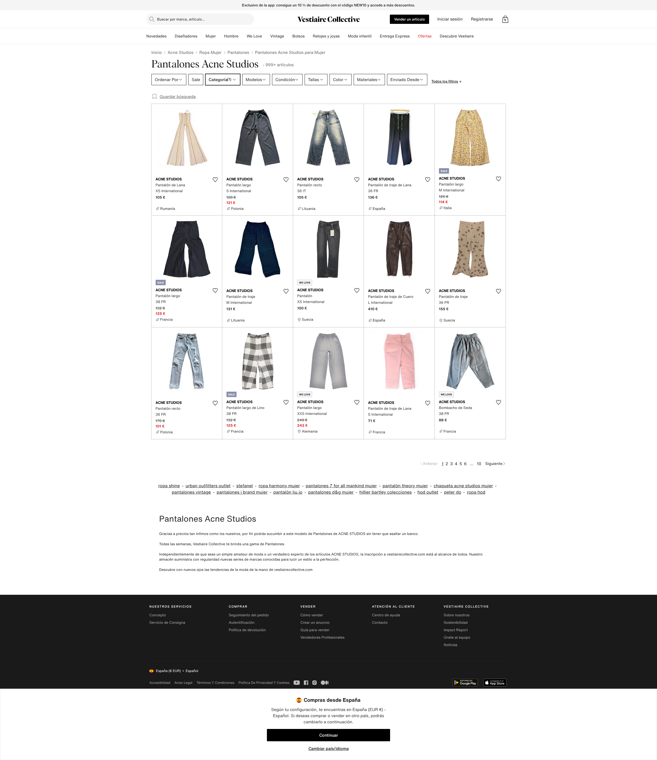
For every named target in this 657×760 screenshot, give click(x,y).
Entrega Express (395, 36)
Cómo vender (311, 615)
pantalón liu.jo (287, 492)
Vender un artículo (409, 19)
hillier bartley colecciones (385, 492)
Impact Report (456, 630)
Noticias (450, 645)
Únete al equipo (457, 637)
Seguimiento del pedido (249, 615)
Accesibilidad (159, 682)
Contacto (380, 622)
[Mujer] (220, 36)
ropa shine (169, 486)
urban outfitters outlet (208, 486)
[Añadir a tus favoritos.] (215, 180)
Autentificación (242, 622)
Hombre (231, 36)
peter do (452, 492)
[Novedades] (171, 36)
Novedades (156, 36)
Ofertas (424, 36)
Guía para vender (314, 630)
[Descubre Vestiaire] (478, 36)
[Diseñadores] (201, 36)
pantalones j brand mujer (242, 492)
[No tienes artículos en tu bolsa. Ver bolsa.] (505, 19)
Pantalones (238, 52)
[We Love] (266, 36)
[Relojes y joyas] (344, 36)
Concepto (157, 615)
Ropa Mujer (210, 52)
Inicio (156, 52)
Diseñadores (186, 36)
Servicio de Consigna (167, 622)
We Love (254, 36)
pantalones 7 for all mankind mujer (341, 486)
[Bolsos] (309, 36)
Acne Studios (180, 52)
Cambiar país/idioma (328, 748)
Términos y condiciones (216, 682)
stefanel (244, 486)
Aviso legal (183, 682)
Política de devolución (247, 630)
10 (479, 464)
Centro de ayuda (386, 615)
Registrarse (482, 19)
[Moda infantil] (376, 36)
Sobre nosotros (457, 615)
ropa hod (476, 492)
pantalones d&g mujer (331, 492)
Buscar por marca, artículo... (181, 19)
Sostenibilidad (456, 622)
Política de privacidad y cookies (263, 682)
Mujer (211, 36)
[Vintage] (288, 36)
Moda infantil (360, 36)
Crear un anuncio (314, 622)
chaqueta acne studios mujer (463, 486)
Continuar (328, 735)
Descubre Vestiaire (457, 36)
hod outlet (428, 492)
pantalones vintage (191, 492)
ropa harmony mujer (279, 486)
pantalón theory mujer (405, 486)
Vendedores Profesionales (322, 637)
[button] (505, 19)
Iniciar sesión (450, 19)
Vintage (277, 36)
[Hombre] (242, 36)
